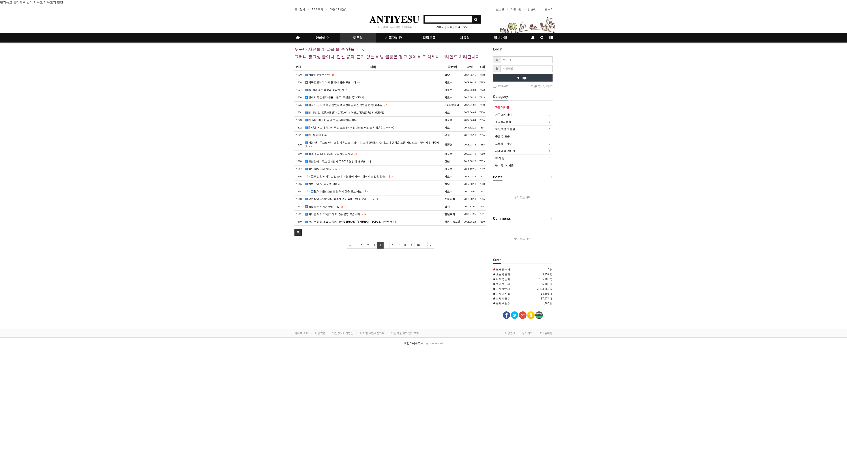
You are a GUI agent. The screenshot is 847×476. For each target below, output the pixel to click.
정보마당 (500, 38)
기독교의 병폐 (503, 114)
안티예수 (322, 38)
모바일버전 (546, 333)
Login (524, 78)
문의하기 (527, 333)
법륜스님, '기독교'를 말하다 (324, 184)
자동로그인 (502, 85)
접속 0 (549, 9)
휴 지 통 (499, 158)
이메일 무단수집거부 (372, 333)
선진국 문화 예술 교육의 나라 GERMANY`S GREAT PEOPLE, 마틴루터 (351, 221)
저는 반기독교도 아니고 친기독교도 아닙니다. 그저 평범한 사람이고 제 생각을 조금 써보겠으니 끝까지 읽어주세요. (372, 144)
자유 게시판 (502, 107)
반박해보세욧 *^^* (321, 74)
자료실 (465, 38)
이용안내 (510, 333)
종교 (465, 26)
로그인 (500, 9)
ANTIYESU (394, 19)
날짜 (470, 67)
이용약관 (320, 333)
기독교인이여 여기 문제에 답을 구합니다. (334, 82)
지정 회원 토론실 (505, 129)
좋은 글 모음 (502, 136)
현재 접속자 (503, 269)
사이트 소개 (301, 333)
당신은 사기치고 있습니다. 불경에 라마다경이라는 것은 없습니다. (353, 176)
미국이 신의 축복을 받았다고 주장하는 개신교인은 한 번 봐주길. (347, 105)
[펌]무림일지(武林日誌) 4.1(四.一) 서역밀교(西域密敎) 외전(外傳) (346, 112)
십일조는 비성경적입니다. (325, 206)
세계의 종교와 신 (505, 150)
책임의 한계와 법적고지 (405, 333)
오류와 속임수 (503, 143)
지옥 (449, 26)
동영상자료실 (503, 121)
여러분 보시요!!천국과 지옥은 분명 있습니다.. (336, 214)
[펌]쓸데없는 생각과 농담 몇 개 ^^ (327, 89)
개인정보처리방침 (342, 333)
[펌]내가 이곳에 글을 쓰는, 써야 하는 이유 (332, 120)
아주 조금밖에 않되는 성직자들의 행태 (332, 154)
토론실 (358, 38)
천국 (457, 26)
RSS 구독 (317, 9)
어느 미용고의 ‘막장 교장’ (324, 169)
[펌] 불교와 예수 (317, 135)
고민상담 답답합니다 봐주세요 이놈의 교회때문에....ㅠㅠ (343, 199)
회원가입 (516, 9)
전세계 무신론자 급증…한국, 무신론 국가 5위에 (336, 97)
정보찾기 (533, 9)
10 (418, 245)
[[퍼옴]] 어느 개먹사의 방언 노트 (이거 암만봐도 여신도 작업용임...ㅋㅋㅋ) (351, 127)
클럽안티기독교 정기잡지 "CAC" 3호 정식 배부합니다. (340, 161)
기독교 (440, 26)
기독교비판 (393, 38)
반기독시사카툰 (504, 165)
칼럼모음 (429, 38)
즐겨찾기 (299, 9)
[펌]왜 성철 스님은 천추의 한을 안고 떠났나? (341, 191)
